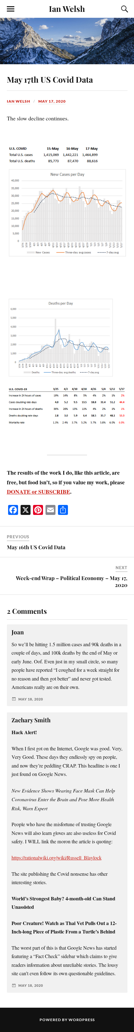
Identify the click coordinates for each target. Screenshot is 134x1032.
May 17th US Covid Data (50, 79)
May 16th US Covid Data (36, 547)
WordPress (82, 1019)
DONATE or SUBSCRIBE (38, 491)
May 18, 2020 (30, 699)
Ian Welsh (67, 8)
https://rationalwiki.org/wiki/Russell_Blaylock (57, 857)
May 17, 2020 (52, 101)
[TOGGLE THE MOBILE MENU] (10, 9)
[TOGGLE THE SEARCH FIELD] (123, 9)
